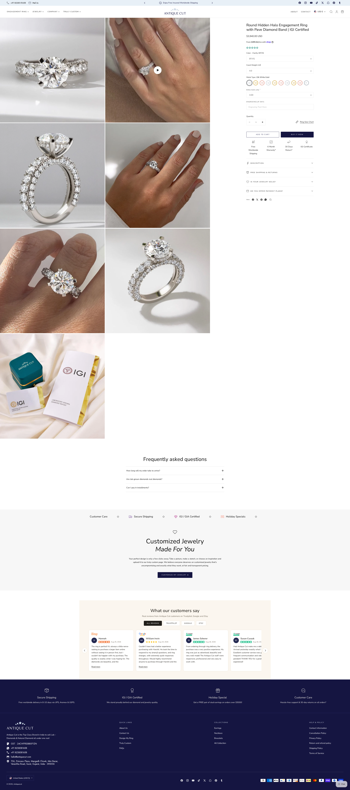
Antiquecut (18, 784)
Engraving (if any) (255, 102)
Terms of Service (316, 753)
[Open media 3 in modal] (100, 128)
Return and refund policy (320, 743)
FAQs (121, 748)
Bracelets (218, 738)
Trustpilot (171, 623)
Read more (95, 667)
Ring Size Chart (307, 121)
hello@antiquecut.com (21, 756)
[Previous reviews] (84, 650)
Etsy (201, 623)
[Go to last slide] (145, 3)
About (294, 12)
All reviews (153, 623)
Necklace (218, 733)
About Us (123, 728)
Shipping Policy (316, 748)
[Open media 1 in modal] (100, 23)
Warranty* (271, 150)
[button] (331, 11)
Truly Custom (125, 743)
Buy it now (297, 134)
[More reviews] (265, 650)
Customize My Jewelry (174, 575)
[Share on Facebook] (253, 199)
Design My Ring (126, 738)
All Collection (220, 743)
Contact (306, 12)
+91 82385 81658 (18, 3)
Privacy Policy (315, 738)
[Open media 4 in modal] (205, 128)
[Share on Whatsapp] (265, 199)
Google (188, 623)
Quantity (249, 116)
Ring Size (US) (253, 89)
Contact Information (318, 728)
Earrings (217, 728)
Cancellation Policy (317, 733)
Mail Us (35, 3)
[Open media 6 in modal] (205, 233)
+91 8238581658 (19, 748)
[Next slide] (212, 3)
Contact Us (124, 733)
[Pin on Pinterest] (261, 199)
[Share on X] (257, 199)
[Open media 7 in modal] (100, 339)
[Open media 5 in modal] (100, 233)
